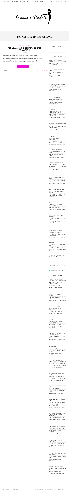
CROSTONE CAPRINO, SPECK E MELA (56, 224)
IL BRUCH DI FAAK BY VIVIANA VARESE (56, 198)
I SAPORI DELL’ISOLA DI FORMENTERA (56, 157)
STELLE (36, 1)
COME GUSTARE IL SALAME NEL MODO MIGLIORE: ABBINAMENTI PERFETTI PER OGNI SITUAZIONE (57, 195)
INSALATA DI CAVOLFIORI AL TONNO (56, 232)
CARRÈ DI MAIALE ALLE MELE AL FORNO (57, 207)
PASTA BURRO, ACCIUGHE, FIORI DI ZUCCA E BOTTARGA (56, 64)
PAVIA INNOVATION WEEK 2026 (55, 95)
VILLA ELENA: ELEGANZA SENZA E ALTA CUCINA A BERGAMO (56, 256)
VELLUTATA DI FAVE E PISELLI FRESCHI (56, 92)
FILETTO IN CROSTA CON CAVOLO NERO (57, 121)
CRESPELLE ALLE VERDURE (54, 169)
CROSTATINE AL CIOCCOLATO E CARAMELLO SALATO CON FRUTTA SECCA (57, 142)
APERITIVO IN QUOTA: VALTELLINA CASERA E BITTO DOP (56, 186)
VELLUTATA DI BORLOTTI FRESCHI (56, 247)
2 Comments (5, 70)
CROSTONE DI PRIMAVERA (54, 87)
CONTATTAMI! (42, 1)
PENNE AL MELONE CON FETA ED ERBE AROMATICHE (24, 49)
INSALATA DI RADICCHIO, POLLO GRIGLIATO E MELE (55, 205)
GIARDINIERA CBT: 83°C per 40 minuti (56, 105)
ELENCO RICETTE (15, 1)
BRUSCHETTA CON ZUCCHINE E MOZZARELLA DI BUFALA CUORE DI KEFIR (57, 61)
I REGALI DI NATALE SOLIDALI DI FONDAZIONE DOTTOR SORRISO (55, 212)
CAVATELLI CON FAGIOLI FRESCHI (55, 253)
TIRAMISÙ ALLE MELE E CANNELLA (55, 149)
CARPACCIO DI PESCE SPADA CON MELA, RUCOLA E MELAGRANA (57, 115)
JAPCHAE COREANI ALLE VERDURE (56, 230)
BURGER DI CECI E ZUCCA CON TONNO (57, 209)
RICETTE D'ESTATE (26, 45)
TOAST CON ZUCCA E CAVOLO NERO (56, 189)
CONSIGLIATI (22, 1)
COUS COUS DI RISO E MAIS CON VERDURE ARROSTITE (55, 103)
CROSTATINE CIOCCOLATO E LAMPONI (57, 144)
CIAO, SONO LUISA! (6, 1)
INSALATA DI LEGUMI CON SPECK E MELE (57, 160)
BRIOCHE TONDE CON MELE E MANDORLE (57, 82)
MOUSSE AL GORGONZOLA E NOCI (56, 162)
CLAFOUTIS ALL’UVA (53, 129)
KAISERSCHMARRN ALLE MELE (55, 67)
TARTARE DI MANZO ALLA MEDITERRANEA (54, 139)
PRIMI (20, 45)
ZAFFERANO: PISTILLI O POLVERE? (56, 175)
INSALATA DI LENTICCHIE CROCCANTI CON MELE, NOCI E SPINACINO (56, 112)
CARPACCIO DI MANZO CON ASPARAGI (57, 164)
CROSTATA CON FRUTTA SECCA (55, 97)
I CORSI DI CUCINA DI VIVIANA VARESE (57, 183)
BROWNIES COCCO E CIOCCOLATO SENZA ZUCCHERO (56, 90)
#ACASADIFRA (49, 1)
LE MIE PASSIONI (30, 1)
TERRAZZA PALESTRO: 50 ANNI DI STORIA (57, 147)
